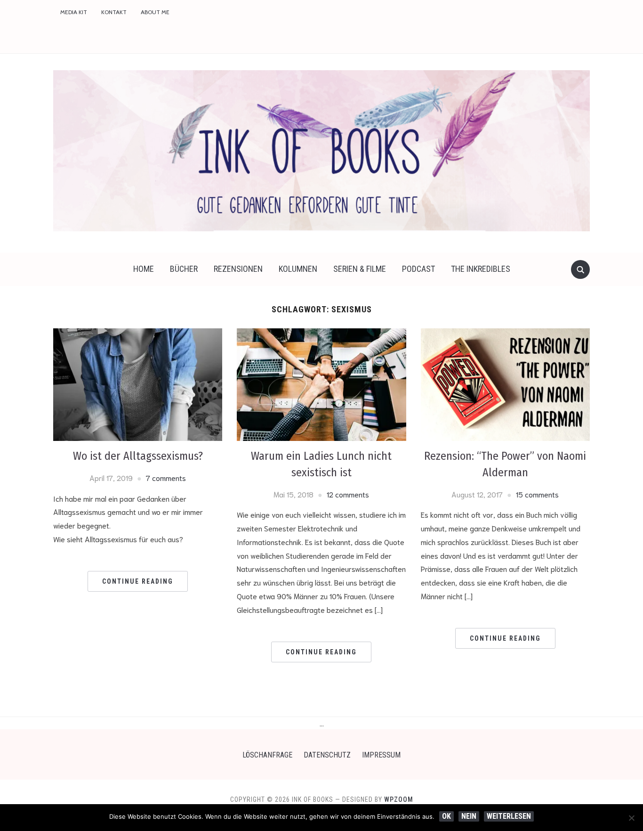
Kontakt (114, 12)
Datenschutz (327, 754)
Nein (468, 816)
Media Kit (73, 12)
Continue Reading (137, 581)
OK (446, 816)
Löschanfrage (267, 754)
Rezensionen (238, 269)
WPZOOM (398, 799)
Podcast (418, 269)
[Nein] (631, 818)
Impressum (381, 754)
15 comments (537, 494)
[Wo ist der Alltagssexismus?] (137, 383)
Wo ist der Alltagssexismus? (138, 456)
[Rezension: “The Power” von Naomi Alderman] (505, 383)
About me (155, 12)
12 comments (348, 494)
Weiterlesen (509, 816)
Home (143, 269)
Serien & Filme (359, 269)
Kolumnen (298, 269)
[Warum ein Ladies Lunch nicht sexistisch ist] (321, 383)
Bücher (184, 269)
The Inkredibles (480, 269)
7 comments (166, 477)
